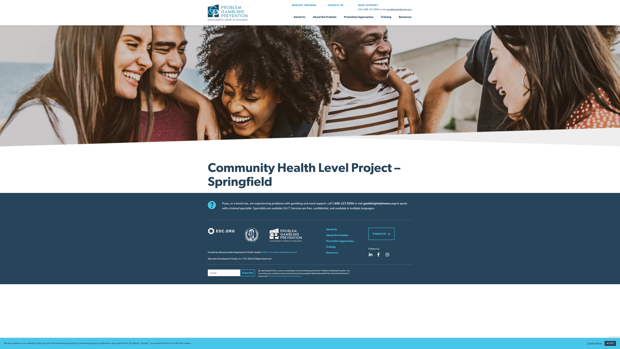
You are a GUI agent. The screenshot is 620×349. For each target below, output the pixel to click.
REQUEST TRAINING (304, 5)
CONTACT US (336, 5)
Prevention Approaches (358, 17)
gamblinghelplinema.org (399, 9)
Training (386, 17)
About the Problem (324, 17)
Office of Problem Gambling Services (279, 252)
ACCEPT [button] (610, 343)
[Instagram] (387, 254)
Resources (405, 17)
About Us (299, 17)
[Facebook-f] (378, 254)
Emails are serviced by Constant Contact (285, 276)
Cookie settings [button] (594, 343)
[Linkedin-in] (370, 254)
